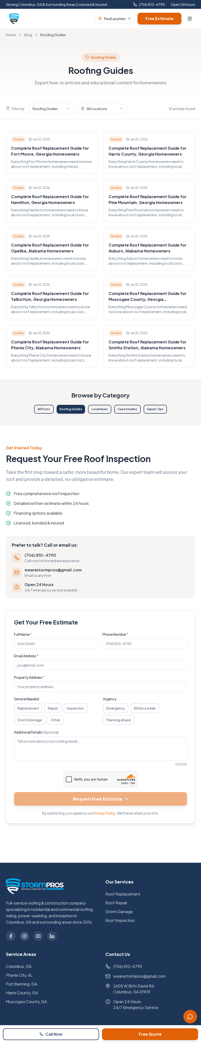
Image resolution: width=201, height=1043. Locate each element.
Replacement (28, 708)
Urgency (109, 699)
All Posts (44, 409)
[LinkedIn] (52, 936)
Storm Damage (29, 720)
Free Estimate (159, 18)
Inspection (75, 708)
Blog (28, 35)
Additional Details (36, 732)
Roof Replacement (122, 893)
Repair (53, 708)
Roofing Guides (71, 409)
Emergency (115, 708)
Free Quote (150, 1034)
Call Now (54, 1034)
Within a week (145, 708)
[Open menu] (189, 18)
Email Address (26, 656)
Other (55, 720)
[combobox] (51, 108)
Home (11, 35)
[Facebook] (11, 936)
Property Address (29, 677)
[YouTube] (38, 936)
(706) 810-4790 (152, 4)
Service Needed (26, 699)
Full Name (23, 634)
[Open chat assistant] (190, 1016)
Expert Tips (155, 409)
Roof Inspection (120, 920)
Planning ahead (118, 720)
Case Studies (127, 409)
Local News (99, 409)
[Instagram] (24, 936)
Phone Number (115, 634)
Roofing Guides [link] (53, 35)
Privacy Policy (104, 813)
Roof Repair (116, 902)
